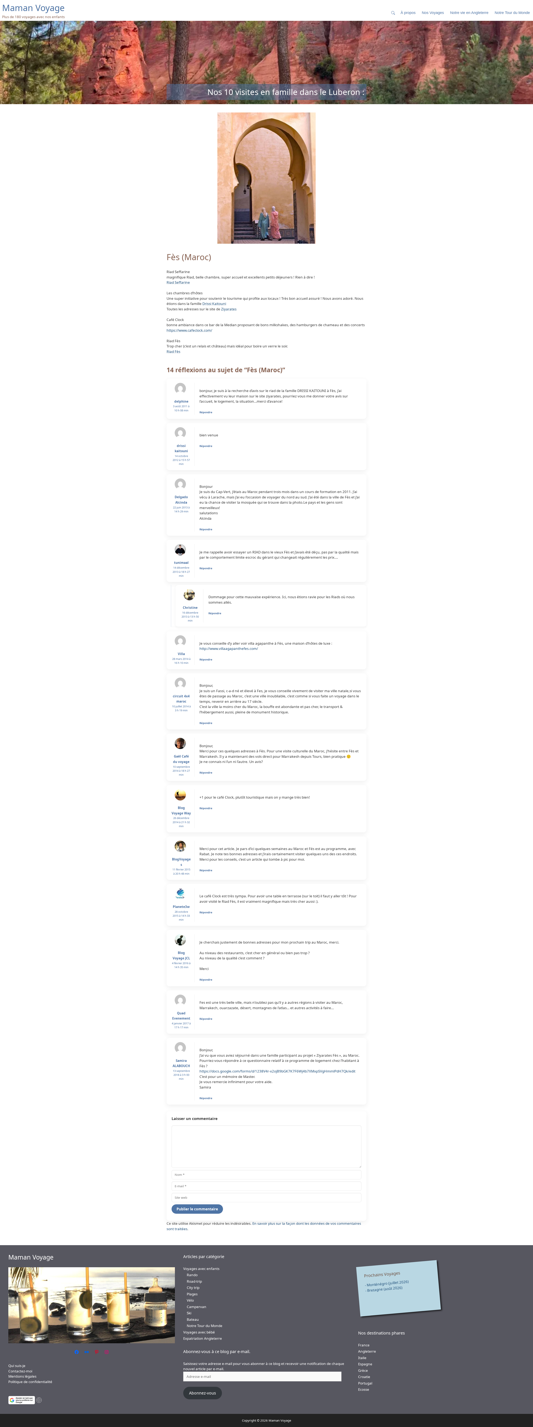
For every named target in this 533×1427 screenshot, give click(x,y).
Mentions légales (22, 1376)
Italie (362, 1357)
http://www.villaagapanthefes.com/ (228, 648)
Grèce (363, 1370)
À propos (408, 13)
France (364, 1345)
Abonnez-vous (202, 1393)
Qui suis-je (16, 1365)
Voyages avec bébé (199, 1332)
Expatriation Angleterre (202, 1338)
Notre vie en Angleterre (469, 13)
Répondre (205, 412)
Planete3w (181, 907)
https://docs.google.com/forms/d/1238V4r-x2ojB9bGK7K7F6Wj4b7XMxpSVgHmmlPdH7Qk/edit (277, 1071)
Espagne (365, 1364)
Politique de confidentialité (30, 1381)
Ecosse (363, 1389)
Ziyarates (229, 309)
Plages (192, 1294)
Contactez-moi (20, 1371)
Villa (181, 654)
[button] (393, 13)
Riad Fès (173, 351)
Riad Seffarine (178, 282)
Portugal (365, 1383)
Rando (192, 1274)
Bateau (193, 1319)
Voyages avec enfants (201, 1268)
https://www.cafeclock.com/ (189, 330)
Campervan (196, 1306)
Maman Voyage (31, 1257)
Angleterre (367, 1351)
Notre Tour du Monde (204, 1325)
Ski (189, 1313)
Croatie (364, 1376)
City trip (193, 1287)
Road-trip (194, 1281)
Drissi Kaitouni (214, 303)
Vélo (190, 1300)
